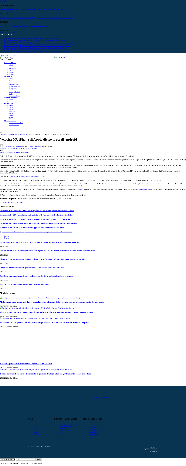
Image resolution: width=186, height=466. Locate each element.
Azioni (11, 65)
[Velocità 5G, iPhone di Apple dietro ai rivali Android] (18, 148)
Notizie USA (8, 76)
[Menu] (1, 132)
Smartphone (19, 202)
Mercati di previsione (15, 86)
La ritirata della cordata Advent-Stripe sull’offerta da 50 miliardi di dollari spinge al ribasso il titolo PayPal (38, 223)
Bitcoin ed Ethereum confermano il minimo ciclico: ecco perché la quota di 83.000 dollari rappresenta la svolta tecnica (42, 259)
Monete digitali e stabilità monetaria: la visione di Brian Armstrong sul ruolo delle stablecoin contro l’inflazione (40, 242)
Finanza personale (10, 121)
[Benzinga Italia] (54, 57)
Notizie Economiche (15, 84)
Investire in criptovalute (16, 123)
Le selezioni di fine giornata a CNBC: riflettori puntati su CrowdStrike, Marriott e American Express (35, 48)
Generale (11, 74)
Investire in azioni (14, 125)
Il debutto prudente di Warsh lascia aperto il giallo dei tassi (22, 50)
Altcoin (11, 107)
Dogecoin (11, 113)
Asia (10, 101)
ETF (10, 70)
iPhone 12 (11, 202)
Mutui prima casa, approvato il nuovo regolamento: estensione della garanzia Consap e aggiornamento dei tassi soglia (40, 44)
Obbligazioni (12, 68)
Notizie (11, 105)
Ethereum (11, 115)
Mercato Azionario (26, 134)
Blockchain (12, 111)
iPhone (5, 202)
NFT (10, 119)
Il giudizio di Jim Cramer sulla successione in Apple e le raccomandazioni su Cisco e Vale (32, 228)
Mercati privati (13, 88)
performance (143, 189)
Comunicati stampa (14, 96)
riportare (80, 189)
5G (1, 202)
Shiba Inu (11, 117)
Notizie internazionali (11, 98)
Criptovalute (8, 103)
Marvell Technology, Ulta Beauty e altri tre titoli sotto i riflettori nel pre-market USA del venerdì (35, 219)
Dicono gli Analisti (14, 92)
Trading (11, 94)
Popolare (7, 236)
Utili (10, 82)
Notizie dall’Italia (10, 63)
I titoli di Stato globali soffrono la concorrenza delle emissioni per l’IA (25, 26)
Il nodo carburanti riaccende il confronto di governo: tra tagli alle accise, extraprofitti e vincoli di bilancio (36, 51)
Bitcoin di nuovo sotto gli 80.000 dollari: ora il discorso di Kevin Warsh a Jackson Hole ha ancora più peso (37, 46)
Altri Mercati (12, 90)
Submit (39, 459)
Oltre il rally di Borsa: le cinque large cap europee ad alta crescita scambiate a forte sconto (32, 9)
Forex (10, 127)
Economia (12, 72)
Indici (10, 67)
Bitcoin (11, 109)
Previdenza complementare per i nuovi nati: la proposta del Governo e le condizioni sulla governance (36, 18)
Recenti (6, 238)
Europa (11, 99)
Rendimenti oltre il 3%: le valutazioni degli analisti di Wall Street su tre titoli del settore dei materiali (36, 215)
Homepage (3, 134)
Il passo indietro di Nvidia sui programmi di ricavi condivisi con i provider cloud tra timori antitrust (36, 232)
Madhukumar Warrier (13, 147)
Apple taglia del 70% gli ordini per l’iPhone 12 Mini (27, 176)
